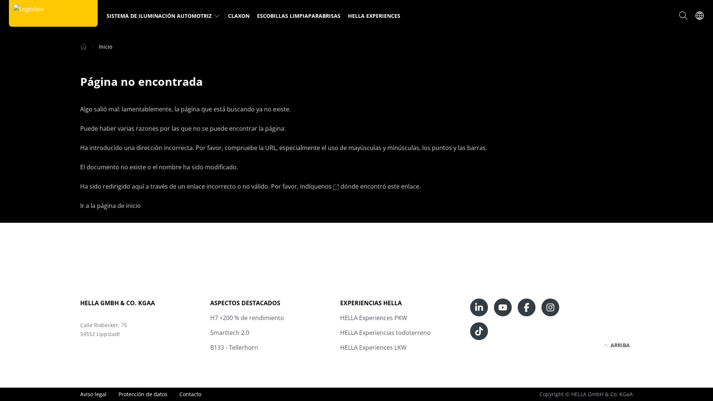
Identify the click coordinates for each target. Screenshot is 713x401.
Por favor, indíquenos (302, 186)
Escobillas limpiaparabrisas (299, 15)
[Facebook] (526, 307)
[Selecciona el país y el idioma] (699, 15)
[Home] (83, 46)
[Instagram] (550, 307)
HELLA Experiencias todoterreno (385, 333)
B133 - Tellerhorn (234, 347)
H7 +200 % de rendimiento (247, 318)
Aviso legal (93, 394)
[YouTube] (503, 307)
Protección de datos (142, 394)
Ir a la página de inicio (110, 206)
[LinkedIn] (479, 307)
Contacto (190, 394)
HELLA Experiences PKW (373, 318)
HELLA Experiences (374, 15)
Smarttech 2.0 (229, 333)
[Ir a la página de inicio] (28, 13)
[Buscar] (683, 15)
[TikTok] (479, 331)
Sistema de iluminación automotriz (159, 15)
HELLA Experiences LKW (373, 347)
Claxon (239, 15)
